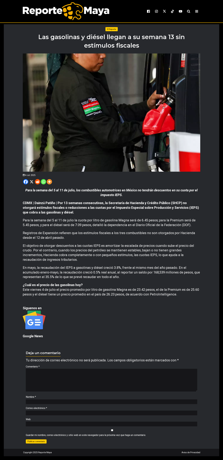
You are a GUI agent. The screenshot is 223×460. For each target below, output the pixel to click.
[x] (164, 11)
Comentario (33, 366)
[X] (31, 181)
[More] (49, 181)
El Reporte (111, 29)
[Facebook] (25, 181)
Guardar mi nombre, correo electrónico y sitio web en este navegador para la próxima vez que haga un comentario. (86, 435)
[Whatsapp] (43, 181)
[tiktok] (172, 11)
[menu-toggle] (196, 11)
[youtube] (180, 11)
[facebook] (148, 11)
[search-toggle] (188, 11)
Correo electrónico (36, 408)
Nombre (31, 396)
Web (28, 419)
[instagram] (156, 11)
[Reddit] (37, 181)
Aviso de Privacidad (191, 452)
